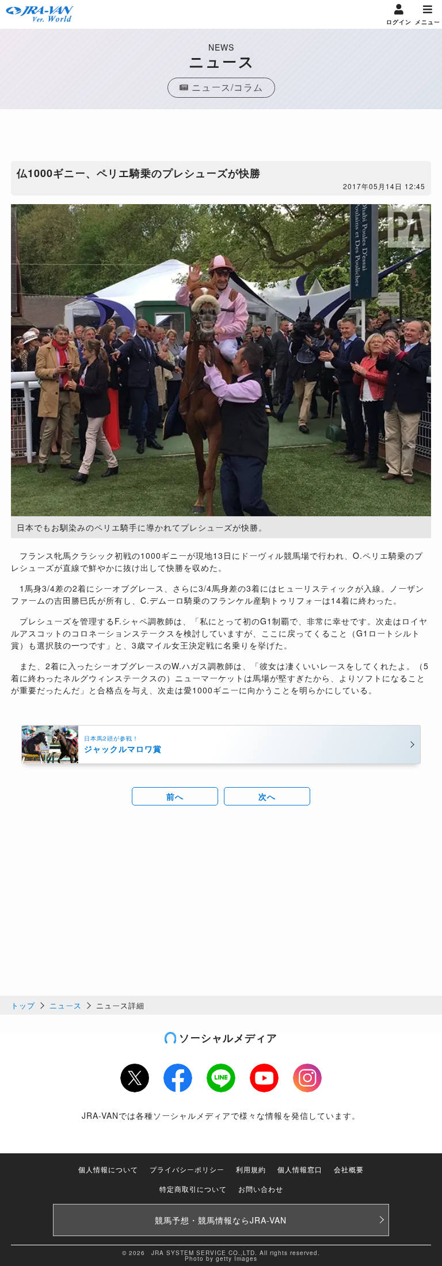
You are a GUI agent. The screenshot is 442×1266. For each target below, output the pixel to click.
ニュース (65, 1005)
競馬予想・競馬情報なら (221, 1220)
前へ (175, 796)
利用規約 (251, 1169)
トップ (23, 1005)
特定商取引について (193, 1189)
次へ (267, 796)
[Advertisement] (221, 138)
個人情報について (108, 1169)
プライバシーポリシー (187, 1169)
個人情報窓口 (299, 1169)
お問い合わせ (260, 1189)
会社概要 (349, 1169)
